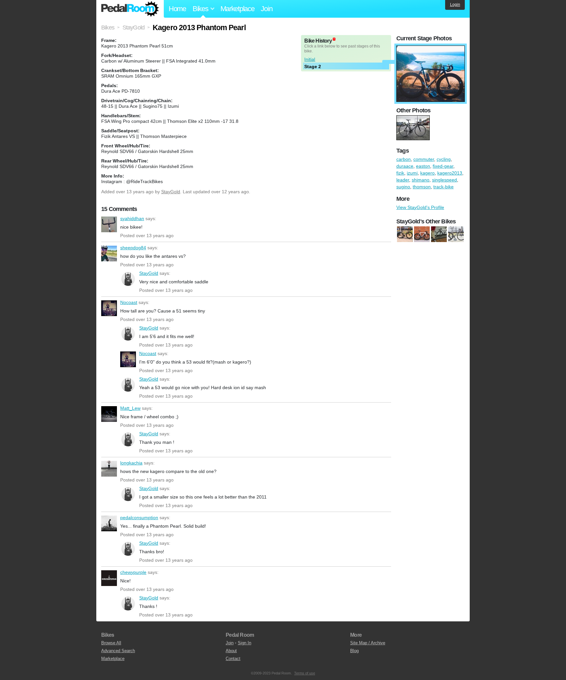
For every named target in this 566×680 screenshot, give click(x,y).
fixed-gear (443, 166)
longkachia (109, 469)
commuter (423, 159)
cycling (444, 159)
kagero (427, 173)
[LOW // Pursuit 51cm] (404, 234)
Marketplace (237, 9)
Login (455, 4)
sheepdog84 (109, 253)
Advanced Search (118, 650)
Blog (354, 650)
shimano (420, 179)
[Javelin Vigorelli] (438, 234)
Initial (309, 59)
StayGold (170, 191)
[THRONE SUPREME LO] (421, 234)
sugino (403, 186)
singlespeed (444, 179)
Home (177, 9)
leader (402, 179)
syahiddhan (109, 224)
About (231, 650)
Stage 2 (312, 66)
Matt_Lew (109, 414)
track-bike (443, 186)
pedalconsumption (109, 523)
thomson (422, 186)
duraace (404, 166)
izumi (412, 173)
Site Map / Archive (367, 642)
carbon (403, 159)
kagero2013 (449, 173)
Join (266, 9)
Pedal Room (130, 9)
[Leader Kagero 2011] (455, 234)
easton (423, 166)
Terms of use (304, 673)
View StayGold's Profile (420, 207)
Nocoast (109, 308)
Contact (233, 658)
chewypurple (109, 578)
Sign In (244, 642)
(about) (334, 39)
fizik (400, 173)
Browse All (111, 642)
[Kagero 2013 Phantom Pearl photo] (430, 48)
